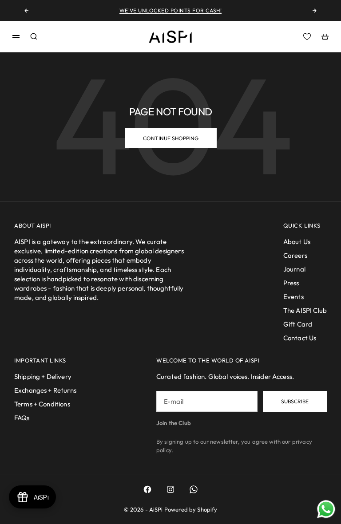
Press (291, 283)
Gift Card (297, 324)
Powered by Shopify (191, 509)
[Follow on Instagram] (170, 489)
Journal (294, 269)
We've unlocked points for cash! (170, 10)
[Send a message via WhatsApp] (326, 509)
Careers (295, 255)
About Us (296, 241)
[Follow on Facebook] (147, 489)
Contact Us (300, 338)
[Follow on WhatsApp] (193, 489)
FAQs (22, 418)
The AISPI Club (305, 310)
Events (293, 296)
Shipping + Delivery (42, 376)
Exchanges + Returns (45, 390)
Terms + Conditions (42, 404)
